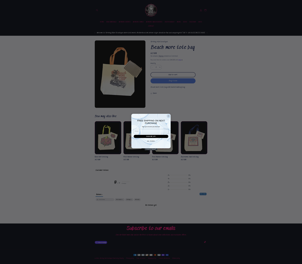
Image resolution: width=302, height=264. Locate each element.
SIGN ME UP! (151, 136)
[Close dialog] (168, 116)
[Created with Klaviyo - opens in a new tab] (151, 149)
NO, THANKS (151, 141)
